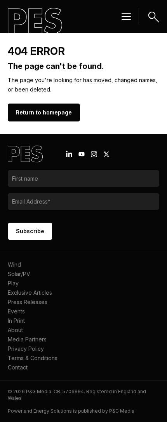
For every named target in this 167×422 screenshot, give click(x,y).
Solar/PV (19, 274)
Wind (14, 264)
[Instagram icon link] (94, 154)
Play (13, 283)
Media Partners (27, 339)
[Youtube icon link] (81, 154)
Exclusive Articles (30, 292)
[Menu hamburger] (126, 16)
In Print (16, 320)
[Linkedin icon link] (69, 154)
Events (16, 311)
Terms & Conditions (32, 358)
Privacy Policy (26, 348)
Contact (18, 367)
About (15, 330)
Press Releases (27, 302)
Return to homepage (44, 112)
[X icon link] (106, 154)
